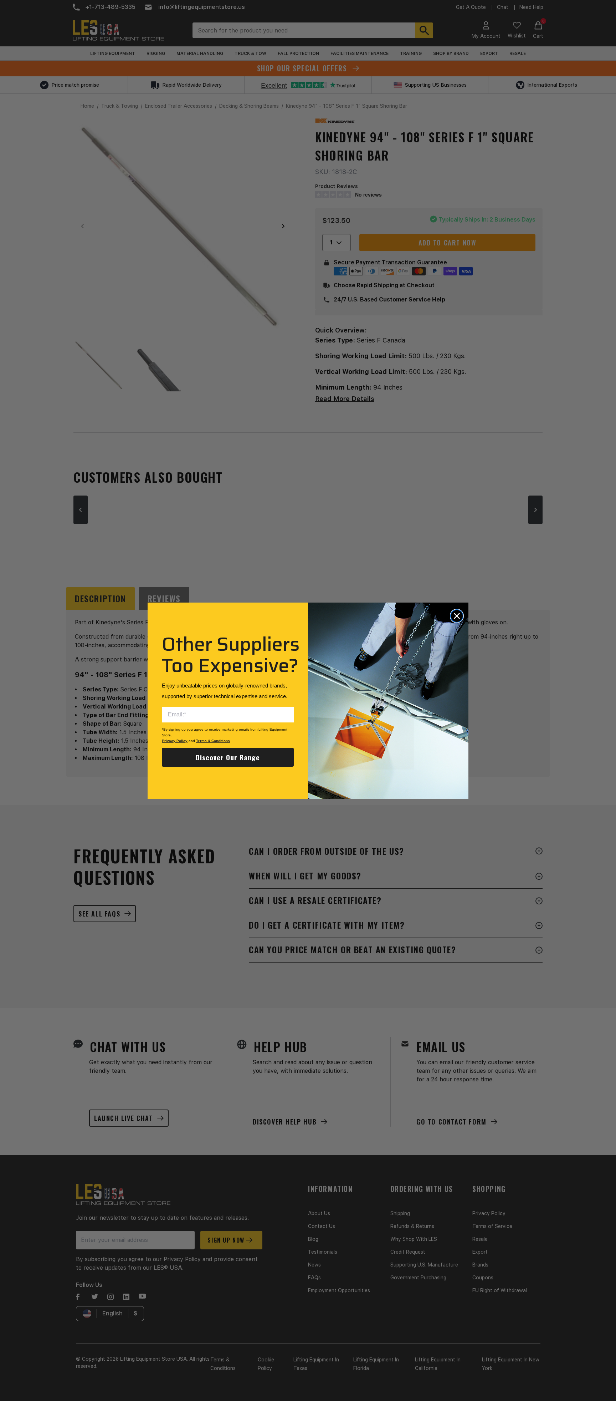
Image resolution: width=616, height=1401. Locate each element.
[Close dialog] (457, 616)
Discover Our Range (228, 757)
